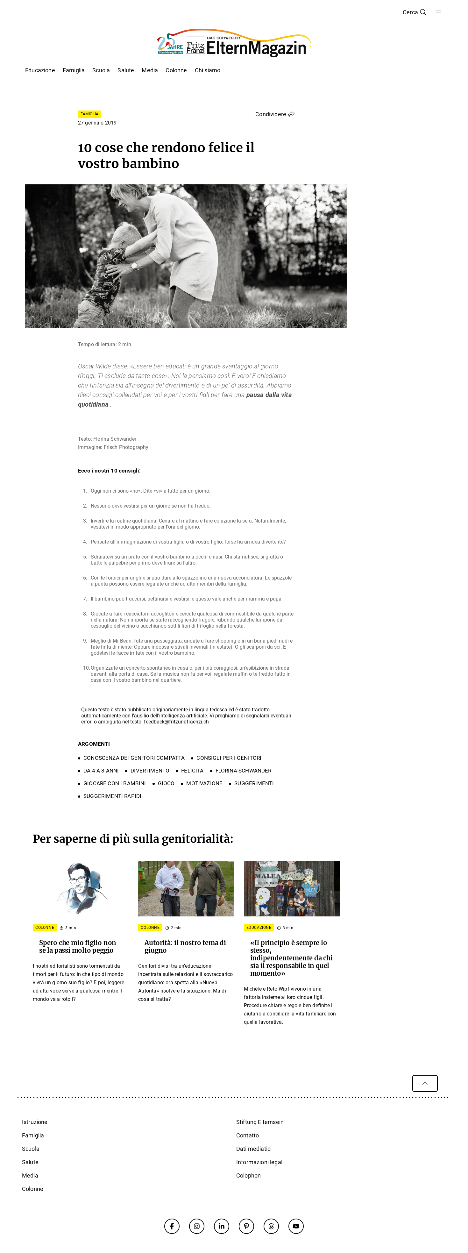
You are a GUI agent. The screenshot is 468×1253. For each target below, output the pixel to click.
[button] (274, 114)
